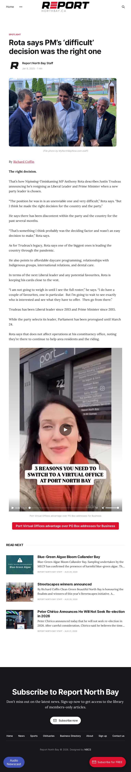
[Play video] (65, 429)
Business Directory (70, 735)
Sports (34, 735)
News (21, 735)
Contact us (118, 735)
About (89, 735)
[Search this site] (123, 6)
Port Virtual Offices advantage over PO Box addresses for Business (65, 526)
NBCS (87, 749)
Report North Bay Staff (37, 63)
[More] (20, 6)
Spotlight (15, 34)
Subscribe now (68, 720)
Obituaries (48, 735)
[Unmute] (103, 508)
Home (10, 6)
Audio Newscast (14, 762)
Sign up (103, 735)
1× (96, 508)
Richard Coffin (23, 162)
